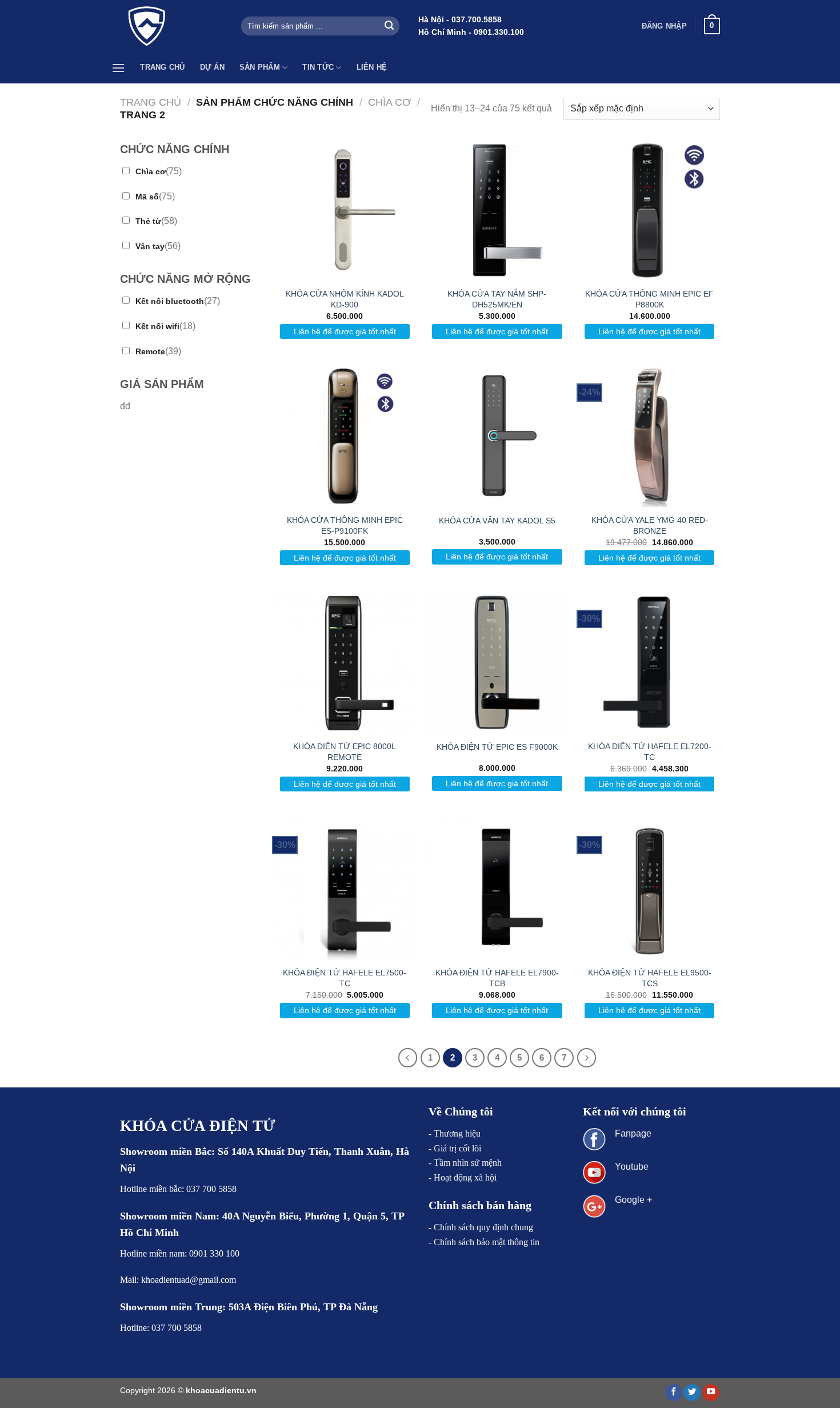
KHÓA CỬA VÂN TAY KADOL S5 (497, 520)
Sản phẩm (259, 67)
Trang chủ (162, 67)
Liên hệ (372, 67)
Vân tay (150, 246)
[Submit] (389, 26)
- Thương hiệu (455, 1133)
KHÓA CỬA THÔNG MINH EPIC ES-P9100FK (345, 525)
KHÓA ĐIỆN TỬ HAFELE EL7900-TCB (497, 978)
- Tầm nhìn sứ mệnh (465, 1162)
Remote (150, 351)
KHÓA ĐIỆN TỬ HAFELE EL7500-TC (344, 978)
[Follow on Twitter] (692, 1393)
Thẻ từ (148, 221)
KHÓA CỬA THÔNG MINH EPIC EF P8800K (649, 299)
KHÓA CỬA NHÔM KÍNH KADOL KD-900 (345, 299)
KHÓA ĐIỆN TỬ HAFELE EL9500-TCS (649, 978)
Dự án (212, 67)
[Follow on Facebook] (673, 1393)
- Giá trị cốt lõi (455, 1148)
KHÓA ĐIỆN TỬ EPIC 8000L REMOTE (344, 752)
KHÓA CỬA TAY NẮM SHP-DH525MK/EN (496, 299)
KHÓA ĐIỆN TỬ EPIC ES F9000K (497, 746)
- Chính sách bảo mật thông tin (484, 1242)
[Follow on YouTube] (710, 1393)
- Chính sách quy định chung (481, 1227)
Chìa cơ (389, 102)
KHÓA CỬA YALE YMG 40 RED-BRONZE (649, 525)
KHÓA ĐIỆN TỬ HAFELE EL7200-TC (649, 752)
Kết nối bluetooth (169, 301)
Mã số (147, 196)
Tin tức (318, 67)
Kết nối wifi (157, 326)
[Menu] (118, 68)
